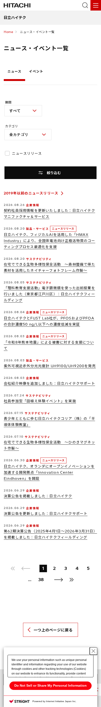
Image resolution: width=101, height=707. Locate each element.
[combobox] (23, 110)
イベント (36, 71)
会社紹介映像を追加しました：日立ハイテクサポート (49, 383)
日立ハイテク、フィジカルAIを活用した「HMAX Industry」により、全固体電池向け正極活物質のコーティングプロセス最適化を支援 (49, 240)
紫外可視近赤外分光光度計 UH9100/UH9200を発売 (50, 366)
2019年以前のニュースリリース (31, 193)
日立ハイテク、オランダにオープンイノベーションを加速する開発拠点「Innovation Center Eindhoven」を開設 (49, 472)
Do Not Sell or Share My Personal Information (50, 685)
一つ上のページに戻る (53, 630)
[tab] (14, 72)
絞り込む (54, 173)
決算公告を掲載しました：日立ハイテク (38, 496)
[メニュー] (95, 5)
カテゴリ (11, 126)
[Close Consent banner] (93, 651)
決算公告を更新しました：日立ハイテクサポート (45, 513)
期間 (8, 102)
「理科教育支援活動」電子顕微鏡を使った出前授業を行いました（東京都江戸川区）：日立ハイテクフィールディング (49, 294)
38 (41, 579)
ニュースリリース (27, 153)
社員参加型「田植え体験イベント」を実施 (40, 401)
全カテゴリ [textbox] (18, 134)
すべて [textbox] (15, 110)
